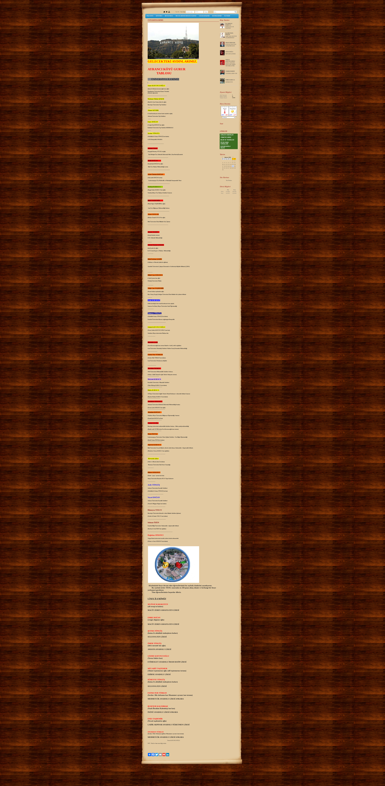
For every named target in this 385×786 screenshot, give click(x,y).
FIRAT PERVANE (230, 42)
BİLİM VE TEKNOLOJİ (227, 140)
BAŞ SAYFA (150, 16)
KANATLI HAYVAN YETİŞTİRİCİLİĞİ (230, 45)
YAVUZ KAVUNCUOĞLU (230, 60)
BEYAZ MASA (169, 16)
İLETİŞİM (227, 16)
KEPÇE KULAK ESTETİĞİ (229, 27)
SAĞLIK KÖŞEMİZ (204, 16)
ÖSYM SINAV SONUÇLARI (224, 143)
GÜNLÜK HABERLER (226, 135)
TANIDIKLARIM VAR (231, 73)
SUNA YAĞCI (229, 51)
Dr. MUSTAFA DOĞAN (229, 33)
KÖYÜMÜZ (159, 16)
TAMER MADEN (230, 71)
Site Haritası (229, 180)
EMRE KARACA (230, 80)
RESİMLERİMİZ (217, 16)
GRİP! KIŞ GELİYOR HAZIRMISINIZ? (231, 37)
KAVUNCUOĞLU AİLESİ (225, 147)
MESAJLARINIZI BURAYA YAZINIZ (186, 16)
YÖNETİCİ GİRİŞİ (225, 137)
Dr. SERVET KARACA (228, 24)
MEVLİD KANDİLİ (230, 54)
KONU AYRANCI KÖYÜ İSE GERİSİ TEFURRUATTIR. (230, 64)
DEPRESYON (229, 82)
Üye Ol (177, 11)
